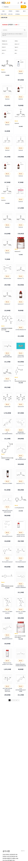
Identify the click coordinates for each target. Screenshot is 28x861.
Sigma (16, 47)
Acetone (3, 72)
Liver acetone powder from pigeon (20, 636)
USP (3, 53)
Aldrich (17, 44)
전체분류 (4, 41)
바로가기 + (23, 850)
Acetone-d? (17, 251)
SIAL (16, 50)
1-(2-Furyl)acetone (19, 507)
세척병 (16, 41)
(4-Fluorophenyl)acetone (20, 380)
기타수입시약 (5, 44)
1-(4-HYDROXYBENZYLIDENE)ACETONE (9, 585)
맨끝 (18, 700)
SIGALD (4, 47)
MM (16, 53)
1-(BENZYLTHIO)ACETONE (7, 457)
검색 (24, 6)
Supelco (4, 50)
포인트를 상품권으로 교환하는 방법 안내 (11, 858)
